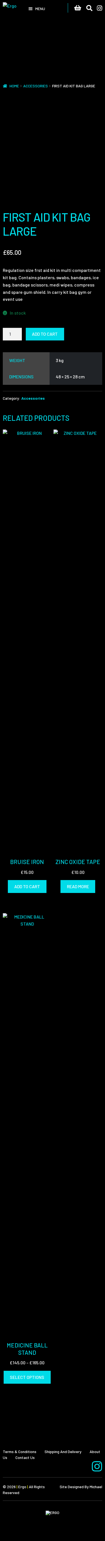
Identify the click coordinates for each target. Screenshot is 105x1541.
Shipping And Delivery (63, 1451)
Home (14, 85)
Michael (96, 1486)
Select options (27, 1377)
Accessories (35, 85)
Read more (78, 886)
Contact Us (25, 1457)
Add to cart (45, 334)
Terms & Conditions (19, 1451)
